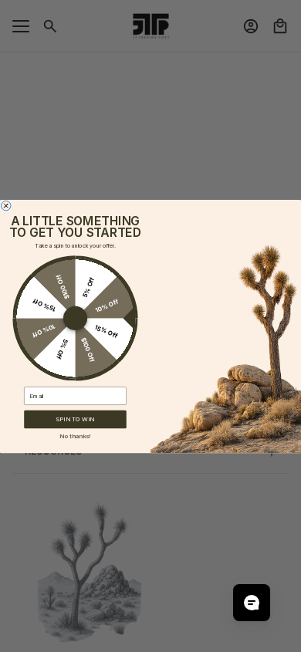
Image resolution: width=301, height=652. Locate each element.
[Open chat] (251, 602)
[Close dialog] (6, 205)
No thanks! (75, 435)
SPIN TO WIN (75, 418)
